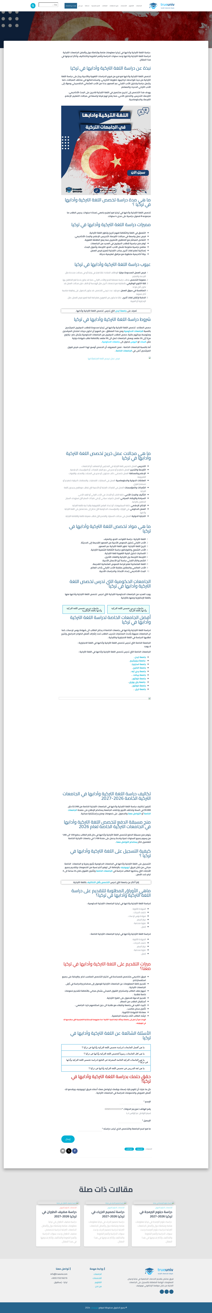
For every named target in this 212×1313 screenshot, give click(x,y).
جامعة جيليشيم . (137, 661)
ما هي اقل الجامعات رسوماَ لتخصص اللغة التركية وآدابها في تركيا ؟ (114, 1053)
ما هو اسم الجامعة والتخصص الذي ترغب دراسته (126, 1128)
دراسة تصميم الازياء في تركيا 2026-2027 (107, 1214)
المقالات (104, 5)
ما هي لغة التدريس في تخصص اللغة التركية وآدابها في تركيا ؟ (117, 1068)
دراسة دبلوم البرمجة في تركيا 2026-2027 (155, 1214)
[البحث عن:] (47, 6)
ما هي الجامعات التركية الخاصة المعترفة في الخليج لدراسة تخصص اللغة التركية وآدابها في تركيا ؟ (107, 1061)
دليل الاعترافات (114, 5)
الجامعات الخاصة (124, 351)
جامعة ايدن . (139, 657)
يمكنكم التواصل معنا (127, 842)
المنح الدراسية (96, 5)
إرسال (68, 1139)
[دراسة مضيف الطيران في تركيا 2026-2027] (67, 1202)
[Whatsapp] (162, 1292)
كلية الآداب (129, 1149)
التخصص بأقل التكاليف (98, 882)
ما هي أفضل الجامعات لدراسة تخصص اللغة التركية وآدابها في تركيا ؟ (113, 1047)
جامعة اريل (140, 689)
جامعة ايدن (121, 311)
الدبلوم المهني (160, 1207)
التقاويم (131, 5)
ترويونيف (125, 867)
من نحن (80, 5)
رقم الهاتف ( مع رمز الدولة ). (136, 1109)
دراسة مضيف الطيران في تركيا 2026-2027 (59, 1214)
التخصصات (124, 5)
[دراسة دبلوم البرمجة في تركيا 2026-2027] (163, 1202)
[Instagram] (167, 1292)
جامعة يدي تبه (138, 671)
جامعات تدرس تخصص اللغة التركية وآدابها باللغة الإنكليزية (84, 609)
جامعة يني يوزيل (137, 682)
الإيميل (146, 1120)
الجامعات (139, 5)
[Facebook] (171, 1292)
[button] (128, 609)
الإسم (147, 1101)
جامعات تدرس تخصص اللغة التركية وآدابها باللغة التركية (129, 609)
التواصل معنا (134, 814)
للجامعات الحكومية (133, 331)
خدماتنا (87, 5)
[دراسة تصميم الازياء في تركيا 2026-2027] (116, 1202)
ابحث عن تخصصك (71, 5)
